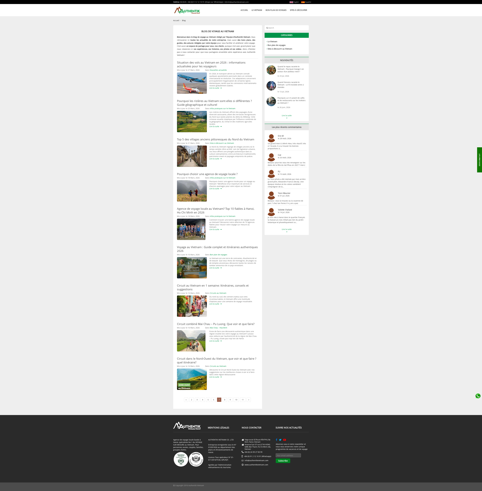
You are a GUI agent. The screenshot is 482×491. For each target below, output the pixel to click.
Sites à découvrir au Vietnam (280, 48)
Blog (184, 20)
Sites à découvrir (298, 10)
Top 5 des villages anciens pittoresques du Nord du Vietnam (215, 139)
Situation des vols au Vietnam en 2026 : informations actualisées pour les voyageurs (211, 64)
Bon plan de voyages (276, 10)
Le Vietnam (257, 10)
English (296, 2)
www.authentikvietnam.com (256, 464)
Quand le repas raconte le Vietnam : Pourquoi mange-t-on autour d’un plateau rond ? (291, 69)
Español (308, 2)
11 (243, 399)
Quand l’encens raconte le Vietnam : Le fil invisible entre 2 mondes (291, 84)
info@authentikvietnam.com (238, 2)
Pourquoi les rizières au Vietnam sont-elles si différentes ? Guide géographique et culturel (214, 102)
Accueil (244, 10)
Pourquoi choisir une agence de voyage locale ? (207, 174)
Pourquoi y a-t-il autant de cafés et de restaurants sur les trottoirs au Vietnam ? (292, 100)
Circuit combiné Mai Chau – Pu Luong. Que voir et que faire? (215, 324)
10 (236, 399)
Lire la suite (214, 88)
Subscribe (283, 460)
